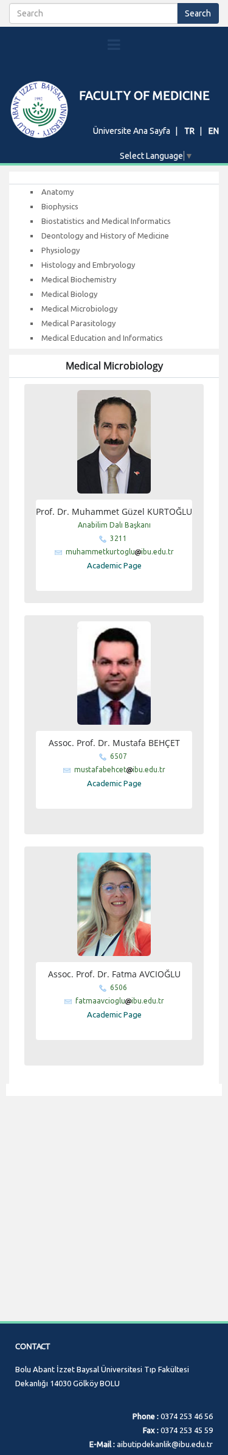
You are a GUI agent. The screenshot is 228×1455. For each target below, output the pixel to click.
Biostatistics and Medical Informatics (106, 221)
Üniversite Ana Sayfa (131, 131)
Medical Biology (69, 294)
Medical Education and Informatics (102, 337)
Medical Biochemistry (78, 279)
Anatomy (57, 191)
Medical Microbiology (79, 308)
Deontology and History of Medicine (105, 235)
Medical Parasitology (78, 323)
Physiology (60, 250)
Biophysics (59, 206)
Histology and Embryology (88, 264)
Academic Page (114, 565)
